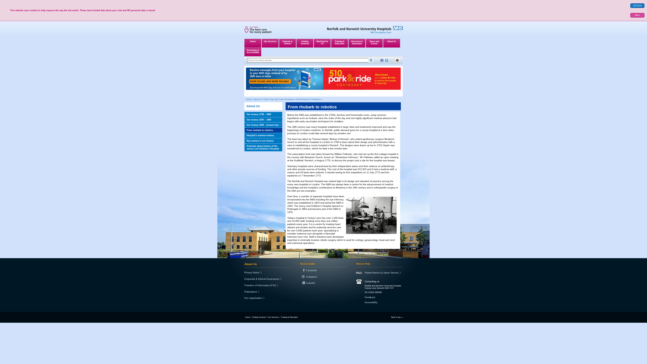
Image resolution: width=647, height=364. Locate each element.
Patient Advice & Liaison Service (382, 272)
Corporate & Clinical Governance (261, 279)
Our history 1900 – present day (261, 125)
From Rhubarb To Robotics (308, 99)
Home (253, 41)
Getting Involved (305, 42)
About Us (391, 41)
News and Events (374, 42)
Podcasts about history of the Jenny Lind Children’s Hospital (263, 147)
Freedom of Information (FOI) (260, 285)
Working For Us (322, 42)
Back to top (395, 317)
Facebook (382, 60)
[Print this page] (397, 60)
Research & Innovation (357, 42)
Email (391, 60)
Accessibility (371, 302)
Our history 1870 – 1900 (259, 119)
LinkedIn (386, 60)
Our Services (270, 41)
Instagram (311, 276)
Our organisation (253, 298)
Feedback (370, 297)
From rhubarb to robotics (260, 130)
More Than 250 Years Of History (279, 99)
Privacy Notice (251, 272)
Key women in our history (260, 141)
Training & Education (339, 42)
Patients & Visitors (287, 42)
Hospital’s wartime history (260, 135)
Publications (250, 291)
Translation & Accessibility (253, 51)
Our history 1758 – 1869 (259, 114)
